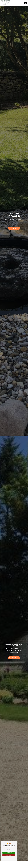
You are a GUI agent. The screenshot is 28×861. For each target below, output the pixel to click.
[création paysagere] (14, 220)
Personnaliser (9, 857)
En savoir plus (15, 228)
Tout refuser (8, 855)
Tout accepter (8, 852)
